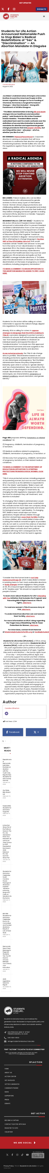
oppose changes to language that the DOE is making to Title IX (23, 332)
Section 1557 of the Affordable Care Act (23, 240)
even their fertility (29, 517)
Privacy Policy (9, 1166)
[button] (44, 16)
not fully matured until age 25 (20, 578)
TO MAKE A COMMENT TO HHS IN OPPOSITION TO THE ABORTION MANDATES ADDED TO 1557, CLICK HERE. (23, 271)
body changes (11, 584)
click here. (26, 609)
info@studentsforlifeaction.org (21, 1041)
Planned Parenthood (23, 137)
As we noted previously (13, 353)
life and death (40, 112)
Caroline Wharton (9, 84)
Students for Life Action (28, 1166)
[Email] (6, 713)
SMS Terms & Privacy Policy (26, 1054)
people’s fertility (34, 128)
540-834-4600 (13, 1038)
